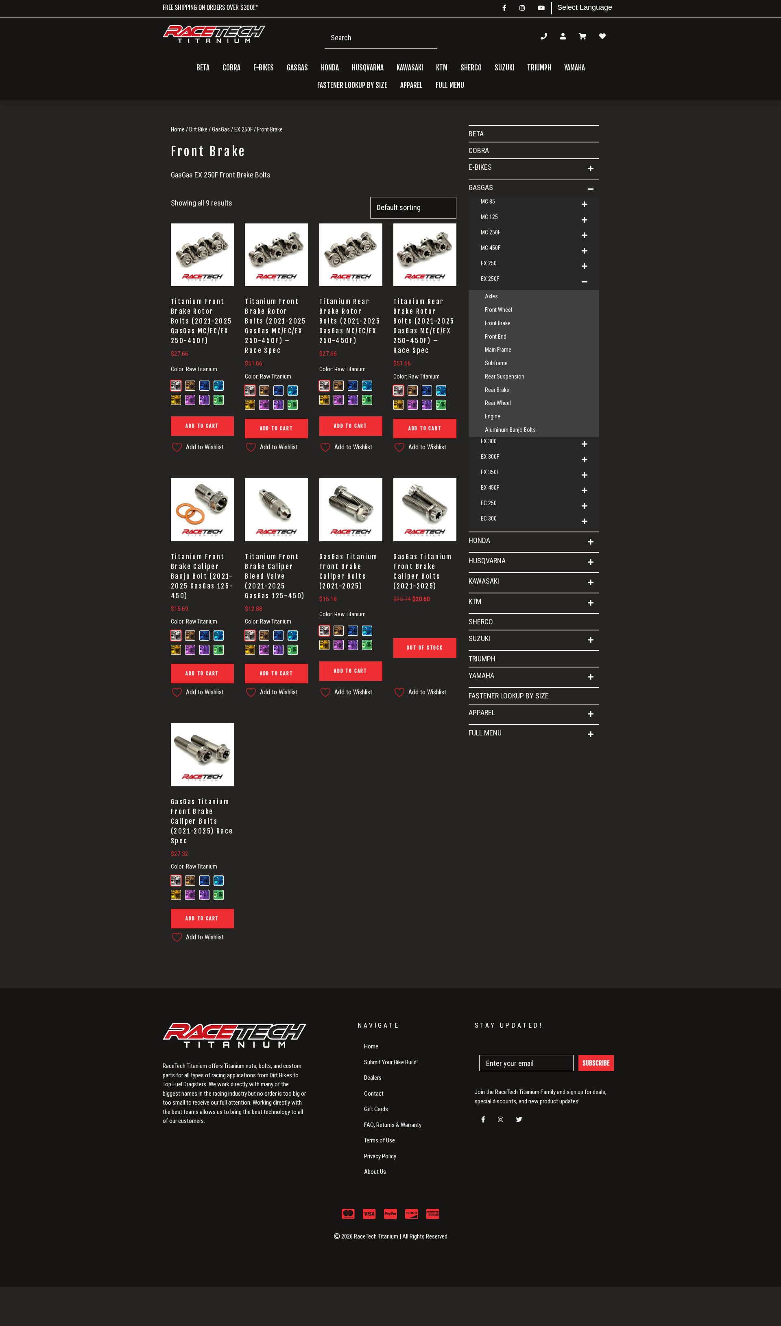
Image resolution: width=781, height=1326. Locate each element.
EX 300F (490, 456)
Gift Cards (376, 1109)
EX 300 (489, 441)
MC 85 (488, 201)
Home (178, 129)
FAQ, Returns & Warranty (392, 1125)
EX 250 (489, 263)
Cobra (231, 67)
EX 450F (490, 487)
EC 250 (489, 503)
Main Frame (498, 349)
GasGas (221, 129)
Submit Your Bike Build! (391, 1062)
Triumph (539, 67)
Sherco (471, 67)
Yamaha (481, 675)
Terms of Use (379, 1140)
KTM (475, 601)
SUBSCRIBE (596, 1063)
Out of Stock (425, 648)
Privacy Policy (380, 1156)
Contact (374, 1093)
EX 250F (243, 129)
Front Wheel (498, 309)
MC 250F (490, 232)
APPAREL (482, 712)
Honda (479, 540)
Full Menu (485, 733)
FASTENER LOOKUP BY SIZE (352, 85)
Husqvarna (487, 560)
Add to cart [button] (202, 426)
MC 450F (490, 248)
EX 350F (490, 472)
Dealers (373, 1077)
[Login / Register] (563, 36)
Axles (491, 296)
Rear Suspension (504, 376)
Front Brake (497, 323)
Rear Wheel (498, 403)
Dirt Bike (198, 129)
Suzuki (479, 638)
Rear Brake (497, 390)
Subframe (496, 363)
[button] (590, 169)
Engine (492, 416)
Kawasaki (484, 581)
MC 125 (489, 217)
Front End (495, 336)
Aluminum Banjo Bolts (510, 430)
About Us (375, 1171)
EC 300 (489, 518)
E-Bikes (480, 167)
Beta (202, 67)
